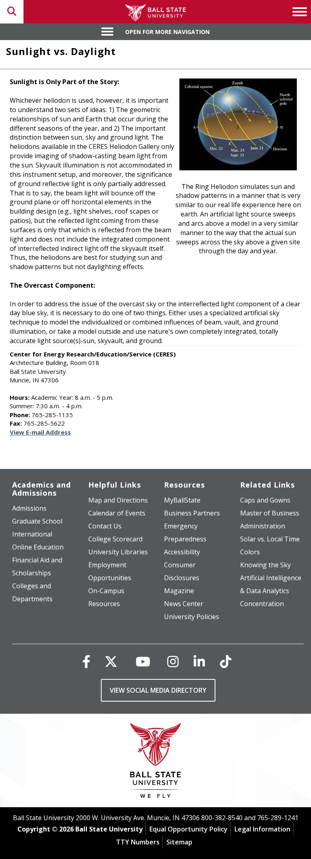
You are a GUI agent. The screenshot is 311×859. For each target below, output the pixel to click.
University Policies (191, 616)
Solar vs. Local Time (270, 538)
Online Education (38, 547)
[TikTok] (225, 661)
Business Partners (192, 513)
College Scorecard (115, 538)
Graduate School (37, 521)
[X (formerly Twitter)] (110, 661)
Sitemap (179, 842)
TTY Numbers (138, 842)
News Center (183, 603)
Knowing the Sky (265, 564)
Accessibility (182, 551)
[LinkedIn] (199, 661)
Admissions (29, 508)
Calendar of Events (116, 513)
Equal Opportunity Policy (188, 829)
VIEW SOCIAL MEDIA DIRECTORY (158, 690)
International (32, 534)
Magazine (179, 590)
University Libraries (118, 551)
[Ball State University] (156, 762)
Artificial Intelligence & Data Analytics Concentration (270, 590)
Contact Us (104, 526)
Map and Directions (118, 500)
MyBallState (182, 500)
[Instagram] (173, 661)
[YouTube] (143, 661)
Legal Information (262, 829)
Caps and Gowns (265, 500)
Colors (250, 551)
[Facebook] (86, 661)
